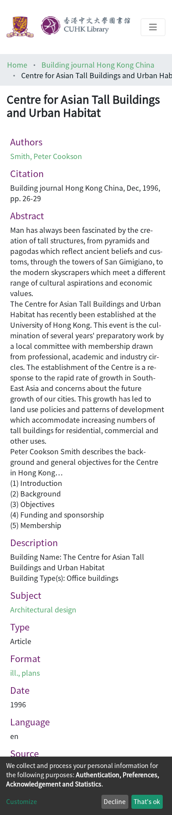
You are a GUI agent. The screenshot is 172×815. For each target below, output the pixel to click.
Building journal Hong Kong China (97, 64)
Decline (115, 801)
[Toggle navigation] (153, 27)
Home (17, 64)
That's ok (147, 801)
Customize (21, 801)
